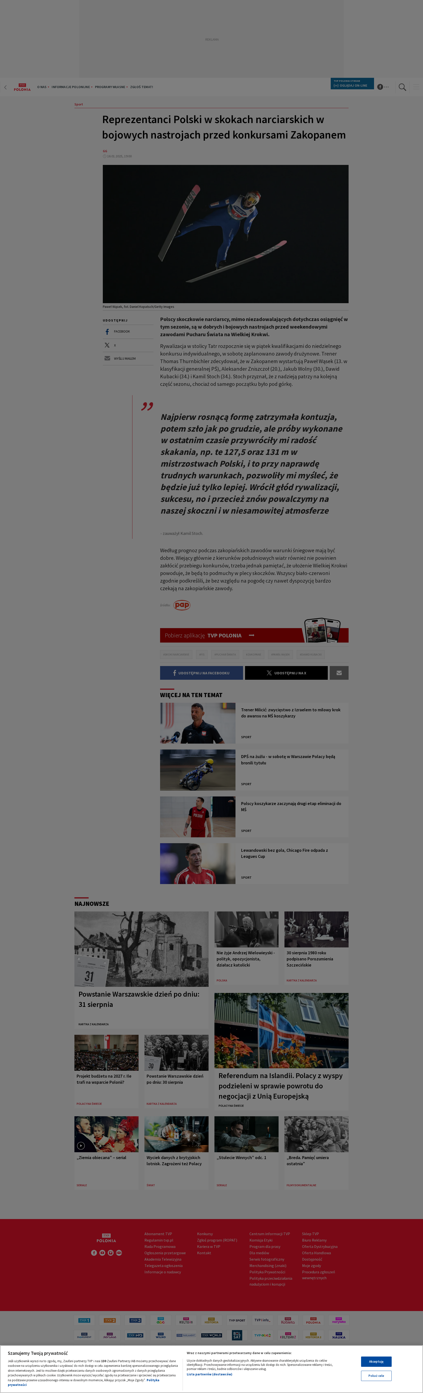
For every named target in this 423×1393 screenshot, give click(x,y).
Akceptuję (376, 1361)
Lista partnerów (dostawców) (209, 1374)
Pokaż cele (376, 1376)
